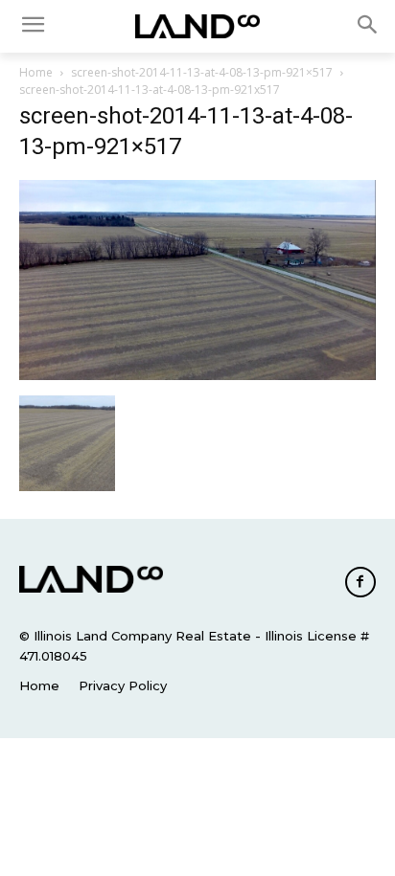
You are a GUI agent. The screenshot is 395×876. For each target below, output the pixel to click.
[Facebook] (360, 582)
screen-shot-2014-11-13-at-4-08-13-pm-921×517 (202, 72)
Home (36, 72)
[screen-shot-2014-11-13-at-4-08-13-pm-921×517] (197, 375)
